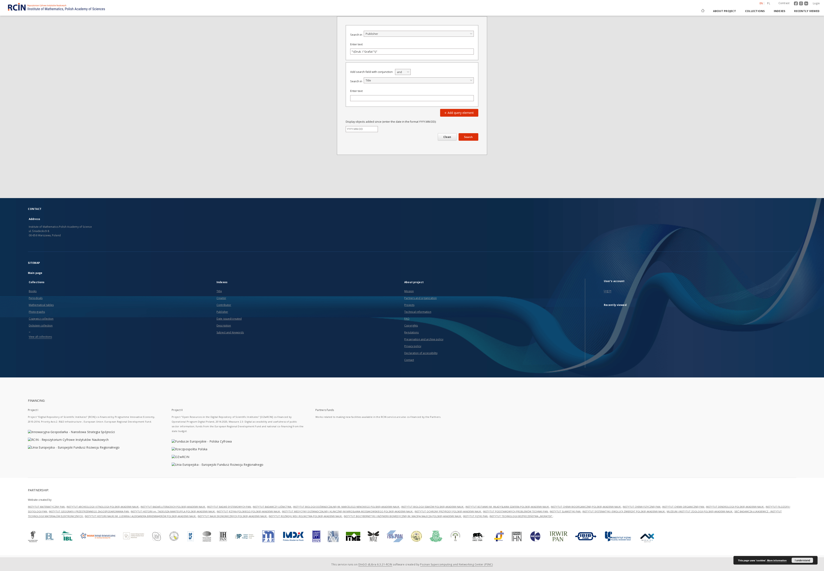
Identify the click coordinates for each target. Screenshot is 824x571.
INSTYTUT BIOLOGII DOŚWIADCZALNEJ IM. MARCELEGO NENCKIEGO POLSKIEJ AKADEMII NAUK (346, 506)
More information (777, 560)
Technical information (417, 312)
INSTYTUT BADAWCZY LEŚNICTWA (272, 506)
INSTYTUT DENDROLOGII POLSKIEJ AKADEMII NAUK (735, 506)
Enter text (356, 44)
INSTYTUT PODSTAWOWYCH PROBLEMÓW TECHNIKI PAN (515, 511)
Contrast (784, 3)
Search (468, 137)
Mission (409, 291)
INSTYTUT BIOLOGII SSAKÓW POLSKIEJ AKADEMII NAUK (432, 506)
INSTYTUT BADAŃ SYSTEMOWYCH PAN (229, 506)
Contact (409, 360)
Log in (607, 291)
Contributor (224, 305)
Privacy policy (412, 346)
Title (219, 291)
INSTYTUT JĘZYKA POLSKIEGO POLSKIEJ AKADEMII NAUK (249, 511)
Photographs (37, 312)
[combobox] (419, 34)
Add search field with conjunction (371, 72)
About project (724, 11)
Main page (35, 273)
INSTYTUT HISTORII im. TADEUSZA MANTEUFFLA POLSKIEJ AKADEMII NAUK (173, 511)
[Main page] (703, 11)
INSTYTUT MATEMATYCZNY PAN (46, 506)
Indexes (779, 11)
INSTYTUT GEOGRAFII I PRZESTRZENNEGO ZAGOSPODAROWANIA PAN (89, 511)
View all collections (40, 337)
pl (768, 3)
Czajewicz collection (41, 319)
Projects (409, 305)
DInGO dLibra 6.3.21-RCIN (375, 564)
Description (224, 325)
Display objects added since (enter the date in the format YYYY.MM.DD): (391, 122)
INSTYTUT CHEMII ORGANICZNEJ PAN (683, 506)
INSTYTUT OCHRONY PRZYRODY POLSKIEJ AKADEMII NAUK (448, 511)
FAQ (406, 319)
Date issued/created (229, 319)
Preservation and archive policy (423, 339)
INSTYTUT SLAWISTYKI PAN (565, 511)
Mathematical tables (41, 305)
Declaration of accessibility (421, 353)
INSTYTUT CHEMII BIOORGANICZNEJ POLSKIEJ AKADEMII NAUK (586, 506)
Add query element (460, 113)
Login (816, 3)
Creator (221, 298)
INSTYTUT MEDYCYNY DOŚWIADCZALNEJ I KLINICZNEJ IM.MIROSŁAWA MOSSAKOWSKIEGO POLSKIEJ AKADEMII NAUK (347, 511)
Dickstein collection (41, 325)
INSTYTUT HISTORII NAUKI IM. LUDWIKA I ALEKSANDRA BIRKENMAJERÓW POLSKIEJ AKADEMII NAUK (140, 516)
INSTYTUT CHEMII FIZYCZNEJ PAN (642, 506)
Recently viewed (806, 11)
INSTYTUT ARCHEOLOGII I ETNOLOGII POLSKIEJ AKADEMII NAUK (103, 506)
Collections (755, 11)
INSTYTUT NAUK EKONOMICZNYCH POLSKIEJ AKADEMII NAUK (232, 516)
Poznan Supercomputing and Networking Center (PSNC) (456, 564)
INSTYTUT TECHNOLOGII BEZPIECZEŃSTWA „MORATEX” (521, 516)
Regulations (411, 332)
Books (33, 291)
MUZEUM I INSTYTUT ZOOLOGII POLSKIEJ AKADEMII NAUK (700, 511)
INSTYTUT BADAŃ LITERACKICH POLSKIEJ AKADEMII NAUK (173, 506)
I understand (802, 560)
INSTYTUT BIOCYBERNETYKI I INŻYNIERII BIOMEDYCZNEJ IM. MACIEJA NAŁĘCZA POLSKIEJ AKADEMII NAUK (403, 516)
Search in (356, 35)
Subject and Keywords (230, 332)
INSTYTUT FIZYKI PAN (475, 516)
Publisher (222, 312)
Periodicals (35, 298)
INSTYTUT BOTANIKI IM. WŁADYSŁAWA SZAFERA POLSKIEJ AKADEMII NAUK (507, 506)
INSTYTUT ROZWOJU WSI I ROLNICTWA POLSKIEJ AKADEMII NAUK (305, 516)
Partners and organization (420, 298)
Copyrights (411, 325)
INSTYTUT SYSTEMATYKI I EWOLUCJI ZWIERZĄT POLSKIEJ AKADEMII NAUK (623, 511)
